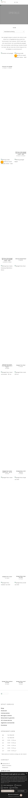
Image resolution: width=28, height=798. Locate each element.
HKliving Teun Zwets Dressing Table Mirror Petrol (7, 366)
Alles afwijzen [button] (21, 791)
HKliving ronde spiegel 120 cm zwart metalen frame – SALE (20, 153)
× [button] (26, 773)
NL (14, 2)
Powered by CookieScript (14, 796)
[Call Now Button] (21, 795)
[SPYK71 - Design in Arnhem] (3, 2)
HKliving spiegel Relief (20, 258)
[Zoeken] (21, 2)
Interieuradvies (5, 713)
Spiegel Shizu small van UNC (21, 682)
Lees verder (7, 782)
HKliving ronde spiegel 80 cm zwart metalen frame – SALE (7, 259)
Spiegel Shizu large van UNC (21, 577)
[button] (24, 2)
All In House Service (6, 720)
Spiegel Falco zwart (7, 576)
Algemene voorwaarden (7, 722)
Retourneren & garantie (7, 718)
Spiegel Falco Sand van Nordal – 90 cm (7, 472)
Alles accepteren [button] (8, 791)
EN (17, 2)
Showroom (4, 710)
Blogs (2, 708)
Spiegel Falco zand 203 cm (21, 472)
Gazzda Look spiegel (7, 66)
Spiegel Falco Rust (20, 365)
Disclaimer (4, 725)
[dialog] (14, 785)
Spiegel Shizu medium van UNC (7, 682)
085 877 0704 (6, 770)
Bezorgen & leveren (6, 715)
